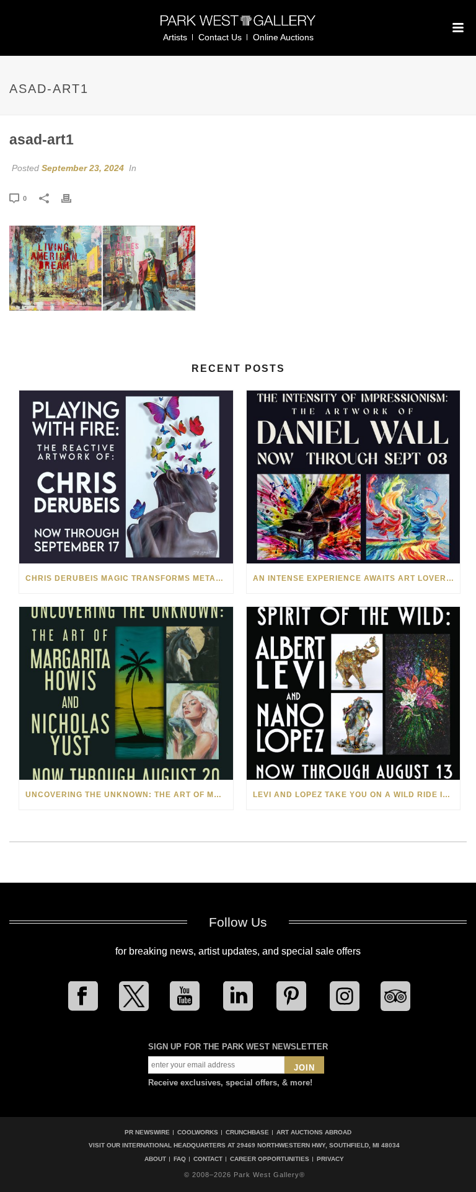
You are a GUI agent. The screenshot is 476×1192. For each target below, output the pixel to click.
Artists (175, 37)
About (155, 1159)
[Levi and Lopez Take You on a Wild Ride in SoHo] (354, 693)
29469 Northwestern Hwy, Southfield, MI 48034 (318, 1145)
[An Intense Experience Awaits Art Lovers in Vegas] (354, 477)
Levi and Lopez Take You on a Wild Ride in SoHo (357, 794)
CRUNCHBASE (247, 1132)
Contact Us (220, 37)
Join (304, 1067)
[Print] (72, 197)
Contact (208, 1159)
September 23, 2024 (83, 168)
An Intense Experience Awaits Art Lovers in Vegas (357, 578)
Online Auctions (283, 37)
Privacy (330, 1159)
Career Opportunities (269, 1159)
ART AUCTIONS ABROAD (313, 1132)
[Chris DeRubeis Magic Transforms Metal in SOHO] (126, 477)
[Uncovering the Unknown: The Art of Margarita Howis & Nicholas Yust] (126, 693)
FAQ (180, 1159)
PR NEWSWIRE (147, 1132)
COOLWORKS (197, 1132)
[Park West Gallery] (238, 25)
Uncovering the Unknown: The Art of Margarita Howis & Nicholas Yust (129, 794)
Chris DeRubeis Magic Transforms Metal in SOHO (129, 578)
